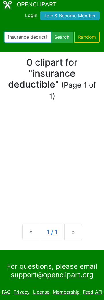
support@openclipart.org (52, 274)
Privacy (22, 292)
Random (87, 37)
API (98, 292)
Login (31, 15)
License (41, 292)
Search (61, 37)
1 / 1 (52, 232)
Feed (88, 292)
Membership (66, 292)
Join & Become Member (70, 16)
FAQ (6, 292)
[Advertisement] (52, 163)
